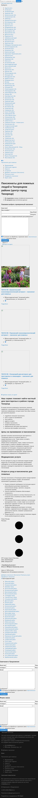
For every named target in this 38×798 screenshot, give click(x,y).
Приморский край (10, 103)
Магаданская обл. (10, 76)
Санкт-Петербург (10, 112)
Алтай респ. (8, 10)
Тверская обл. (9, 131)
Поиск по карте (7, 244)
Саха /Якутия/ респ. (10, 115)
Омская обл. (8, 94)
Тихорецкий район (10, 650)
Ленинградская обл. (10, 73)
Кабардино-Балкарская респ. (13, 45)
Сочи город (8, 641)
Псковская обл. (9, 105)
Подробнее (4, 304)
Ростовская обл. (9, 106)
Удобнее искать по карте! (9, 395)
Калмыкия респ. (9, 48)
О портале (8, 170)
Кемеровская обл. (10, 57)
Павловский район (10, 634)
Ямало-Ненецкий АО (11, 156)
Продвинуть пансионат (11, 176)
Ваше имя (4, 208)
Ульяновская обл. (10, 142)
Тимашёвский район (11, 648)
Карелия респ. (9, 55)
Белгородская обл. (10, 22)
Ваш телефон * (5, 210)
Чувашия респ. (9, 152)
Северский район (10, 638)
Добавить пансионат (8, 750)
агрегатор (6, 3)
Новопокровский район (11, 629)
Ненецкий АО (9, 87)
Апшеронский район (11, 585)
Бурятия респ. (9, 25)
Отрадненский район (11, 632)
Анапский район (9, 583)
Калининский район (10, 606)
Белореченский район (11, 590)
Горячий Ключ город (11, 597)
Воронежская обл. (10, 32)
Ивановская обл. (9, 39)
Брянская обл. (9, 24)
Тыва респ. (8, 136)
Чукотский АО (9, 154)
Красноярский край (10, 66)
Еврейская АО (9, 36)
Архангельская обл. (10, 15)
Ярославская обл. (10, 157)
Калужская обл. (9, 50)
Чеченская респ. (9, 150)
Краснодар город (10, 613)
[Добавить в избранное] (5, 301)
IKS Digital (20, 796)
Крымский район (9, 616)
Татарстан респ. (9, 129)
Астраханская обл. (10, 17)
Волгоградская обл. (10, 29)
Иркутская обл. (9, 43)
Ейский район (9, 602)
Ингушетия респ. (10, 41)
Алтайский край (9, 11)
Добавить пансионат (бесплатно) (14, 172)
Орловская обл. (9, 98)
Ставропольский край (11, 126)
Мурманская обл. (10, 85)
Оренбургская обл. (10, 96)
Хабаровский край (10, 143)
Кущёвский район (10, 620)
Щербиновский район (11, 657)
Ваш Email (33, 212)
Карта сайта (8, 178)
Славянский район (10, 639)
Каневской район (10, 608)
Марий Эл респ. (9, 78)
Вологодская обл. (10, 31)
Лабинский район (10, 622)
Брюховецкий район (11, 592)
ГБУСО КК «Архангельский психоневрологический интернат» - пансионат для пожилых (18, 292)
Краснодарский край (11, 64)
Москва (7, 82)
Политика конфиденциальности (10, 793)
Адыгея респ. (9, 8)
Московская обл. (9, 84)
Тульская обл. (9, 135)
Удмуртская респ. (10, 140)
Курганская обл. (9, 69)
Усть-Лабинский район (11, 655)
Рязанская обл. (9, 108)
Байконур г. (8, 18)
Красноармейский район (12, 611)
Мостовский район (10, 625)
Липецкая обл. (9, 75)
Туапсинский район (10, 652)
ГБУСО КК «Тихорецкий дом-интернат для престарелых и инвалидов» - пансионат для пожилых (17, 376)
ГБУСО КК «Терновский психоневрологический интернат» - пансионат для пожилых (18, 334)
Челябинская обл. (10, 149)
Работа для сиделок (11, 167)
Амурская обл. (9, 13)
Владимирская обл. (10, 27)
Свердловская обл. (10, 119)
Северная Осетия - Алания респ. (14, 122)
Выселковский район (11, 594)
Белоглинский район (11, 588)
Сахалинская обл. (10, 117)
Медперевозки (9, 165)
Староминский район (11, 643)
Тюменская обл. (9, 138)
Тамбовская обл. (9, 128)
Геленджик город (10, 595)
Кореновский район (10, 609)
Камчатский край (10, 52)
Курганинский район (11, 618)
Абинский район (9, 581)
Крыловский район (10, 615)
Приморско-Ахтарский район (13, 636)
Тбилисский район (10, 645)
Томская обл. (8, 133)
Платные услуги (9, 174)
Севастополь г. (9, 120)
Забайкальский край (11, 38)
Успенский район (10, 653)
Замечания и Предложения (11, 787)
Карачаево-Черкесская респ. (13, 54)
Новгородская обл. (10, 91)
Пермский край (9, 101)
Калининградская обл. (11, 47)
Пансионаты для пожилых (8, 162)
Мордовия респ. (9, 80)
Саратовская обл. (10, 113)
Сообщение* (3, 688)
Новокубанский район (11, 627)
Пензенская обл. (9, 99)
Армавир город (9, 587)
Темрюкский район (10, 646)
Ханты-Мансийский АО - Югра (13, 147)
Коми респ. (8, 61)
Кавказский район (10, 604)
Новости (7, 169)
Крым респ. (8, 68)
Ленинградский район (11, 623)
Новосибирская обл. (11, 92)
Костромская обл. (10, 62)
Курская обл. (8, 71)
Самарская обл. (9, 110)
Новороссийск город (11, 631)
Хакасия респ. (9, 145)
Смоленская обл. (10, 124)
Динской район (9, 601)
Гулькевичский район (11, 599)
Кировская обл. (9, 59)
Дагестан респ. (9, 34)
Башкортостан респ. (11, 20)
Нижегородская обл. (11, 89)
